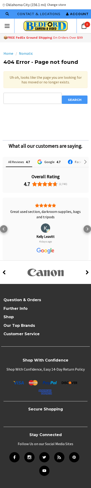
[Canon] (46, 272)
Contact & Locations (38, 14)
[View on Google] (45, 228)
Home (8, 53)
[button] (3, 229)
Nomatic (26, 53)
